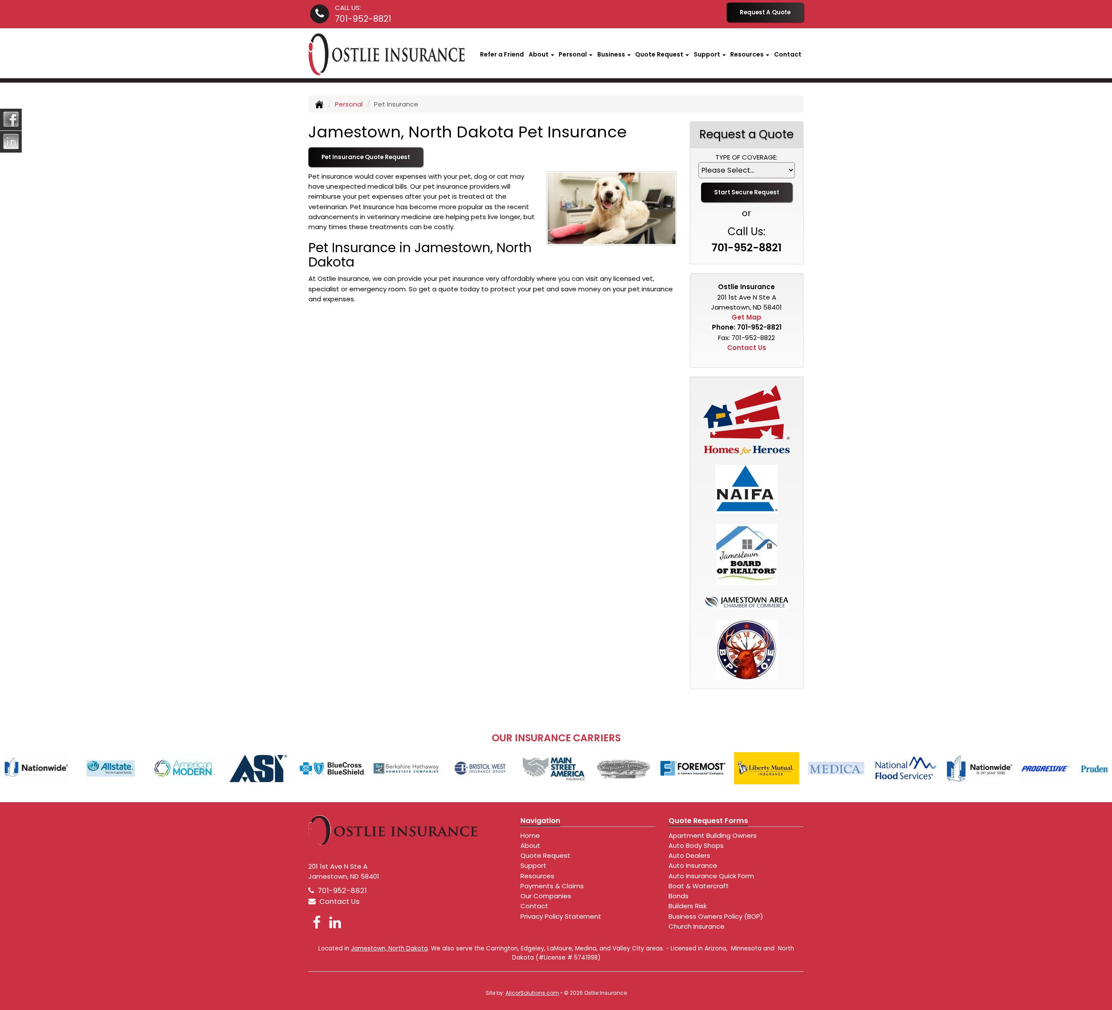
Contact (787, 54)
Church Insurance (697, 926)
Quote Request (545, 855)
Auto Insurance (693, 865)
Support (533, 865)
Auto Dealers (689, 855)
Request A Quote (765, 12)
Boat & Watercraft (699, 885)
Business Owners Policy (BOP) (716, 916)
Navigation (540, 821)
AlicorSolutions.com (532, 993)
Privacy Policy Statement (560, 916)
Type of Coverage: (746, 157)
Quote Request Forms (708, 821)
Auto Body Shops (696, 845)
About (530, 845)
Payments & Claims (552, 885)
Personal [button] (573, 54)
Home (530, 835)
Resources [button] (747, 54)
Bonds (678, 895)
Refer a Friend (502, 54)
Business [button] (611, 54)
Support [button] (707, 54)
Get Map (746, 317)
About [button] (539, 54)
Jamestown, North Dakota (389, 948)
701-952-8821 (363, 19)
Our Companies (545, 895)
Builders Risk (688, 905)
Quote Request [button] (660, 54)
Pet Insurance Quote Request (365, 157)
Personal (349, 104)
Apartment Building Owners (713, 835)
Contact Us (746, 347)
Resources (537, 875)
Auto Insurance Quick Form (711, 875)
